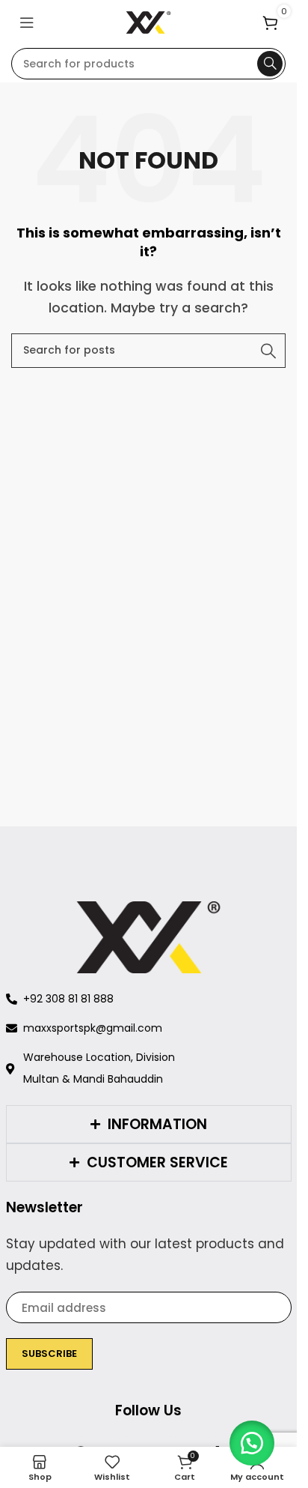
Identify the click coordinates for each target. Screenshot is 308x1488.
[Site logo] (148, 21)
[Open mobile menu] (27, 22)
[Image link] (148, 937)
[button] (252, 1443)
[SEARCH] (270, 63)
